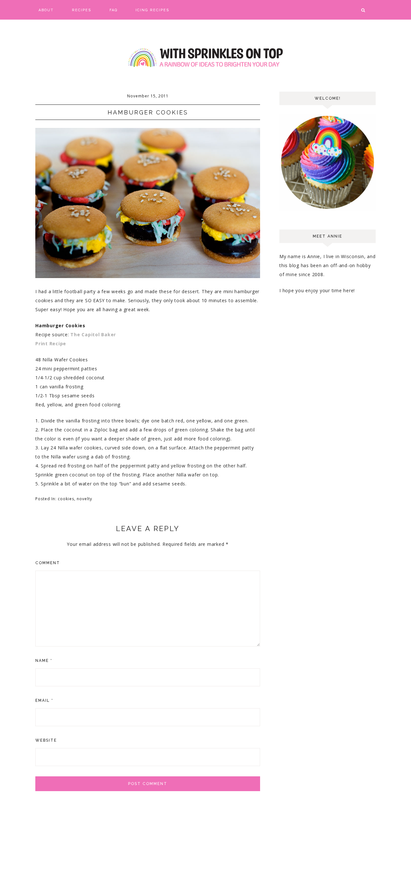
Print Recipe (50, 343)
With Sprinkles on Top (205, 58)
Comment (47, 563)
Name (43, 660)
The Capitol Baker (93, 334)
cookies (66, 498)
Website (46, 740)
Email (44, 700)
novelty (84, 498)
